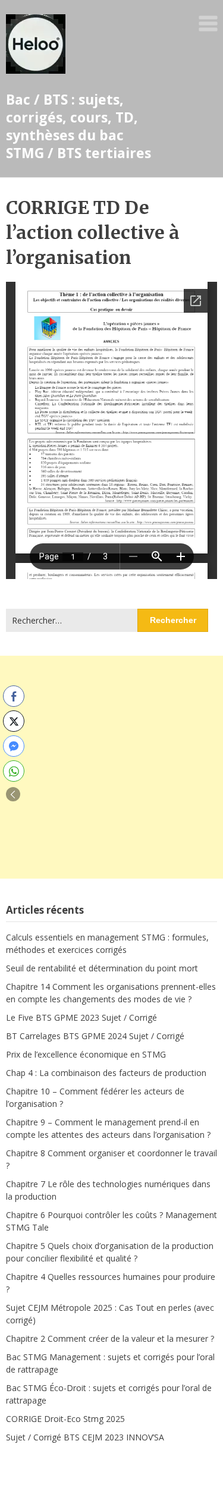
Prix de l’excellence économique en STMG (86, 1054)
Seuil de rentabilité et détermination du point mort (102, 968)
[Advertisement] (111, 767)
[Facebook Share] (13, 696)
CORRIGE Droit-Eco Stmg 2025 (65, 1418)
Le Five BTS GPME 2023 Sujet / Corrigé (81, 1017)
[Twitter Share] (13, 721)
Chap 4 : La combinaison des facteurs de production (106, 1072)
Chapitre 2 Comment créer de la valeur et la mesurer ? (110, 1338)
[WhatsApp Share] (13, 771)
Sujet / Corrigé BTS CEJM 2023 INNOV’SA (85, 1437)
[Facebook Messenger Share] (13, 746)
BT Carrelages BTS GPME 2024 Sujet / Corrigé (95, 1036)
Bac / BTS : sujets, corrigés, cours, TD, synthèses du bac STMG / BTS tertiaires (78, 126)
